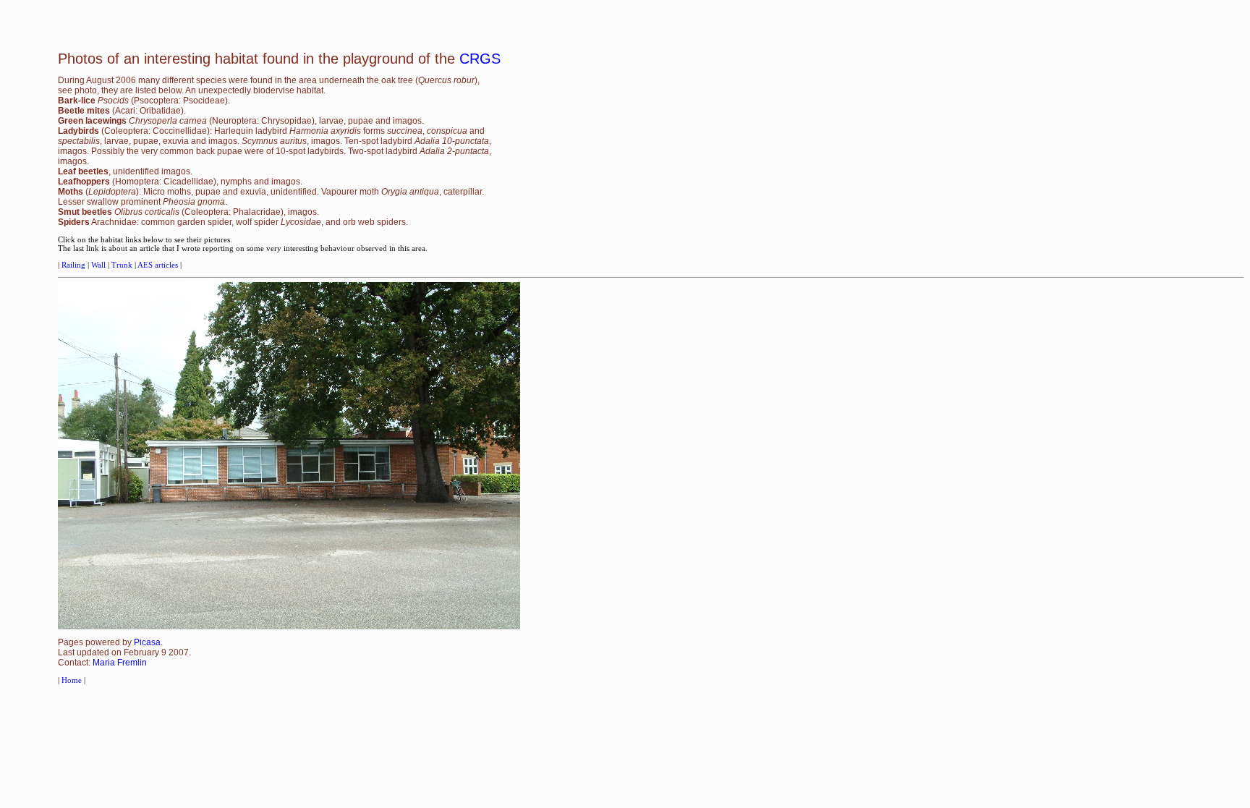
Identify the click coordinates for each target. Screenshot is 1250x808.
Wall (99, 264)
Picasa (147, 642)
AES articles (157, 264)
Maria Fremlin (120, 663)
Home (71, 680)
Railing (74, 264)
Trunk (123, 264)
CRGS (480, 59)
